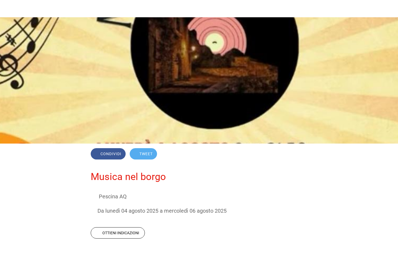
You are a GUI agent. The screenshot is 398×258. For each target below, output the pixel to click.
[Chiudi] (11, 8)
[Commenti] (300, 154)
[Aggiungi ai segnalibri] (287, 154)
